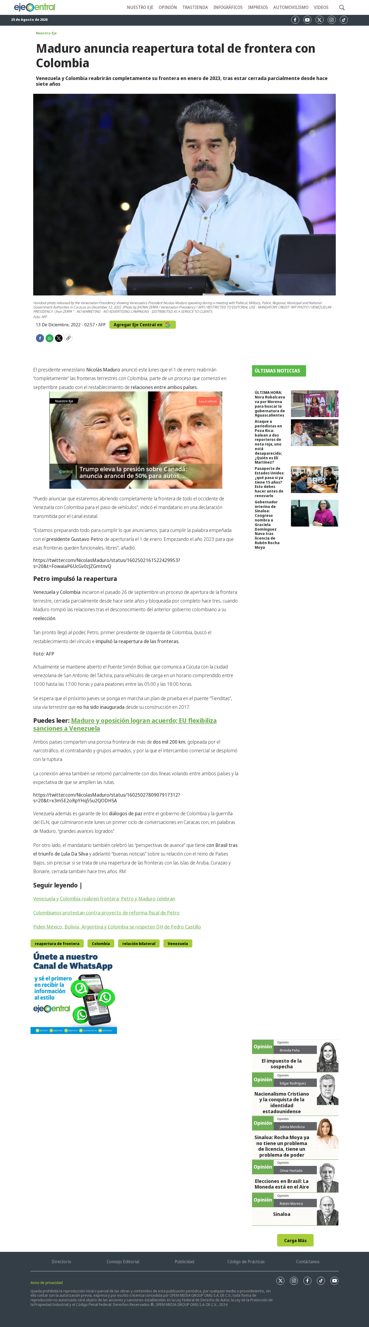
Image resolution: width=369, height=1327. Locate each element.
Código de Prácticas (246, 1262)
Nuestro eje (140, 7)
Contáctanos (308, 1262)
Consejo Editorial (123, 1262)
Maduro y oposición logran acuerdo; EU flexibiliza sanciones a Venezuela (125, 724)
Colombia (101, 943)
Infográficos (228, 7)
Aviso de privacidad (47, 1282)
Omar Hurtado (291, 1170)
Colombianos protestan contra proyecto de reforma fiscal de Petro (106, 912)
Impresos (258, 7)
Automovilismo (290, 7)
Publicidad (184, 1262)
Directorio (61, 1262)
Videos (321, 7)
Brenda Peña (290, 1050)
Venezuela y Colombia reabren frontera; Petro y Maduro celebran (104, 898)
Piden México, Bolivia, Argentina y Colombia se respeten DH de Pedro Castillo (117, 926)
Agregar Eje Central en (138, 325)
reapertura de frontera (57, 943)
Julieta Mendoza (292, 1126)
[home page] (35, 7)
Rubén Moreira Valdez (291, 1205)
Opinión (168, 7)
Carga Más (295, 1240)
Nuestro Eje (46, 33)
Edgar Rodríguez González (293, 1085)
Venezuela (178, 943)
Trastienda (195, 7)
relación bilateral (138, 943)
